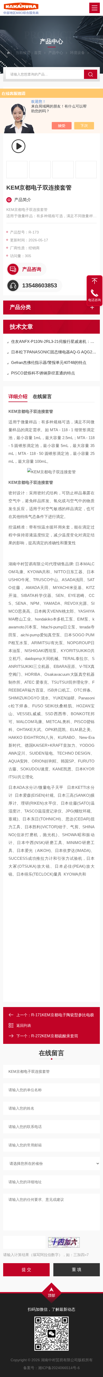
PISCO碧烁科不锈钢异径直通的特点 (43, 373)
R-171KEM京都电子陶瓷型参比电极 (62, 1015)
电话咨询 (94, 300)
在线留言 (42, 396)
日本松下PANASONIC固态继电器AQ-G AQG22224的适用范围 (54, 352)
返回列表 (23, 1025)
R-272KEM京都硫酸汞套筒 (54, 1036)
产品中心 (55, 52)
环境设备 (77, 52)
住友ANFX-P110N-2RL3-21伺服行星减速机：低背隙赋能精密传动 (54, 341)
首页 (37, 52)
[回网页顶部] (94, 281)
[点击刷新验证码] (64, 1242)
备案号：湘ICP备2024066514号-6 (51, 1368)
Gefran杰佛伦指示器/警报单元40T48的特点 (48, 362)
